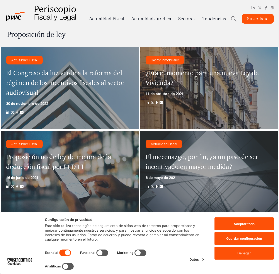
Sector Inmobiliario (165, 60)
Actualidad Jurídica (151, 19)
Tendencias (214, 19)
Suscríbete (258, 19)
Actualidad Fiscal (106, 19)
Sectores (187, 19)
